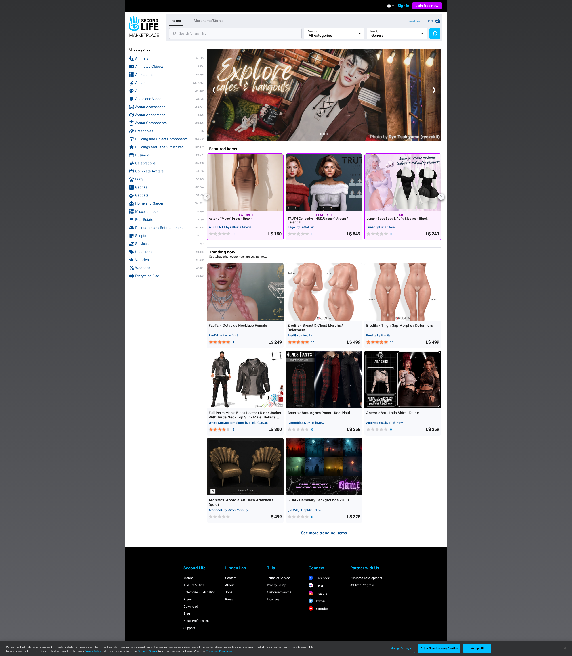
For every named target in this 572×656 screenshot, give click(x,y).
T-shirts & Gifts (193, 585)
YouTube (321, 608)
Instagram (322, 593)
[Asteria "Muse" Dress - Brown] (245, 182)
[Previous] (207, 197)
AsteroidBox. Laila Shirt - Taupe (392, 413)
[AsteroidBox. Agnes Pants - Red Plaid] (324, 379)
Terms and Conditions (219, 651)
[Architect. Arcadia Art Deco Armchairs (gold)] (245, 466)
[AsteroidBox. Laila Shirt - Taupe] (402, 379)
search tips (414, 21)
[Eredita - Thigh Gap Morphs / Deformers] (402, 292)
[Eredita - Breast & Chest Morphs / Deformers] (324, 292)
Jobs (228, 592)
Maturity (374, 31)
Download (190, 606)
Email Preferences (195, 621)
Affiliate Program (362, 585)
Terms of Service (278, 578)
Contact (230, 578)
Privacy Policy (276, 585)
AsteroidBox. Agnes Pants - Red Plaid (319, 413)
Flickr (319, 586)
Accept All (477, 648)
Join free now (427, 6)
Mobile (188, 578)
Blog (186, 613)
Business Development (366, 578)
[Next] (441, 197)
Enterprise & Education (199, 592)
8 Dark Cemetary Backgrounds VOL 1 (319, 500)
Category (312, 31)
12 (392, 342)
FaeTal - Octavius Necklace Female (238, 325)
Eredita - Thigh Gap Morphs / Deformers (399, 325)
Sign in (403, 6)
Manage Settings (401, 648)
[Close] (565, 648)
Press (229, 599)
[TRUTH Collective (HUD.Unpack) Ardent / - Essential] (324, 182)
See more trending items (324, 533)
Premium (189, 599)
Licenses (273, 599)
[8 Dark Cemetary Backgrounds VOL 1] (324, 466)
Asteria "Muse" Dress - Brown (230, 218)
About (229, 585)
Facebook (322, 578)
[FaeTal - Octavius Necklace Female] (245, 292)
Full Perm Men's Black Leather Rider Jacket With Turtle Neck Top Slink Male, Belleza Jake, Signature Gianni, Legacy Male (245, 417)
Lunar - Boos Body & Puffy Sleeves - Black (396, 218)
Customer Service (279, 592)
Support (189, 628)
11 (313, 342)
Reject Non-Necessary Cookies (439, 648)
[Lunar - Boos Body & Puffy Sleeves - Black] (403, 182)
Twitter (320, 601)
